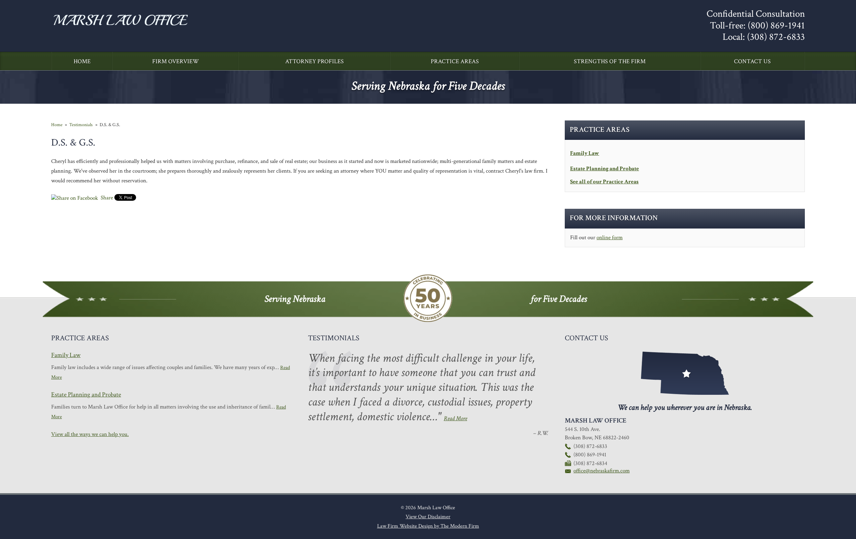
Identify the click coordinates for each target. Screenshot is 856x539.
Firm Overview (175, 61)
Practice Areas (455, 61)
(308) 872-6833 (776, 37)
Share (106, 197)
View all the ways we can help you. (90, 434)
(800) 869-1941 (776, 25)
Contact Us (752, 61)
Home (82, 61)
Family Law (584, 153)
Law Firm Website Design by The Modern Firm (428, 526)
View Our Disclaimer (428, 516)
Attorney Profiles (314, 61)
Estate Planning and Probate (604, 168)
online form (610, 237)
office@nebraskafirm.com (601, 470)
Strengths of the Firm (610, 61)
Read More (455, 418)
